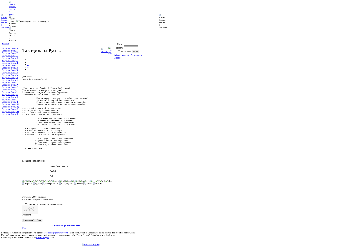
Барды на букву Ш (10, 104)
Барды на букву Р (10, 85)
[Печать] (104, 50)
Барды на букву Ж (10, 63)
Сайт (52, 176)
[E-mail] (110, 50)
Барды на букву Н (10, 77)
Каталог (5, 43)
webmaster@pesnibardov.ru (56, 233)
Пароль (119, 48)
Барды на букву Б (10, 51)
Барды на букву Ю (10, 111)
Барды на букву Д (10, 58)
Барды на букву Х (10, 97)
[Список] (88, 183)
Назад (24, 228)
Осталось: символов (34, 197)
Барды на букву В (10, 53)
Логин (120, 44)
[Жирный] (27, 183)
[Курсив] (37, 183)
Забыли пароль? (121, 55)
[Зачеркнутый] (66, 183)
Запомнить (126, 51)
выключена (48, 199)
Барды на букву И (10, 68)
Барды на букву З (10, 65)
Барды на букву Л (10, 73)
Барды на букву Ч (10, 102)
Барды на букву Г (10, 55)
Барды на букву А (10, 48)
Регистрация (136, 55)
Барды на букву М (10, 75)
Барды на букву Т (10, 90)
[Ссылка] (78, 183)
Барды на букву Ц (10, 99)
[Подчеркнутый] (50, 183)
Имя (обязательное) (59, 166)
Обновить (26, 215)
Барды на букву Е (10, 60)
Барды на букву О (10, 80)
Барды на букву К (10, 70)
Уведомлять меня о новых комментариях (44, 204)
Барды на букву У (10, 92)
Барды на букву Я (10, 114)
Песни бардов (42, 237)
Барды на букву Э (10, 109)
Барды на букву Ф (10, 94)
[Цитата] (97, 183)
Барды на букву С (10, 87)
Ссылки (117, 58)
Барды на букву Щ (10, 107)
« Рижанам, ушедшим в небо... (67, 225)
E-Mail (53, 171)
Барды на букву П (10, 82)
